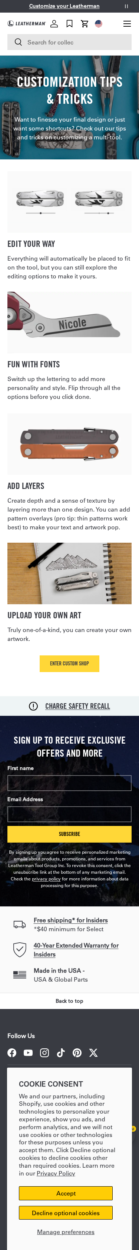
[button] (85, 24)
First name (20, 768)
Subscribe (69, 834)
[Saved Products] (69, 24)
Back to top (69, 1001)
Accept (66, 1193)
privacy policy (46, 879)
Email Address (25, 799)
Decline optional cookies (66, 1213)
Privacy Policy (56, 1173)
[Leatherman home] (26, 23)
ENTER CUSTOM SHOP (69, 663)
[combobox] (69, 42)
